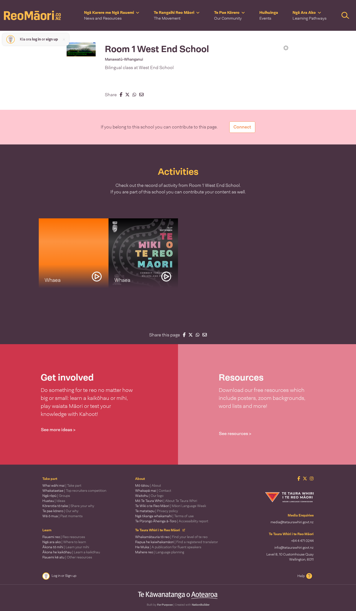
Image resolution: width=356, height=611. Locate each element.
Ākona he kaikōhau (71, 552)
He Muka (168, 547)
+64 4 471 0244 (302, 541)
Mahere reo (159, 552)
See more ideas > (58, 430)
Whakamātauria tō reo (171, 537)
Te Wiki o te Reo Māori (170, 506)
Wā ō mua (62, 516)
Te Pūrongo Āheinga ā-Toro (171, 521)
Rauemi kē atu (67, 557)
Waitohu (149, 495)
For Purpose (165, 604)
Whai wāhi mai (61, 485)
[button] (112, 15)
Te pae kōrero (60, 511)
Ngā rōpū (56, 495)
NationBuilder (200, 604)
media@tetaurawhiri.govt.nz (292, 522)
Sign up (70, 575)
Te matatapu (156, 511)
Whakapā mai (153, 490)
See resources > (235, 433)
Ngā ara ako (64, 542)
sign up (52, 39)
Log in (56, 575)
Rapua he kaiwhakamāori (176, 542)
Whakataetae (74, 490)
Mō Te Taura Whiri (166, 501)
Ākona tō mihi (65, 547)
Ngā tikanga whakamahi (164, 516)
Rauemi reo (63, 537)
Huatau (53, 501)
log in (36, 39)
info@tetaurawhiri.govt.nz (294, 547)
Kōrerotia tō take (68, 506)
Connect (242, 127)
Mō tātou (148, 485)
